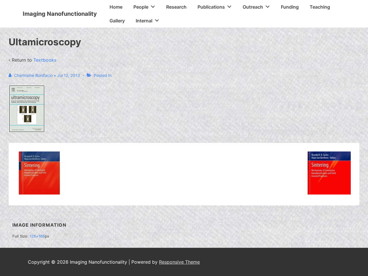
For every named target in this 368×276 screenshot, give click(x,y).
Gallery (117, 21)
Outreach (253, 7)
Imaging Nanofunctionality (60, 13)
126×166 (37, 236)
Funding (290, 7)
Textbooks (44, 60)
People (140, 7)
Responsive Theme (179, 262)
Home (116, 7)
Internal (144, 21)
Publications (211, 7)
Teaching (320, 7)
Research (176, 7)
